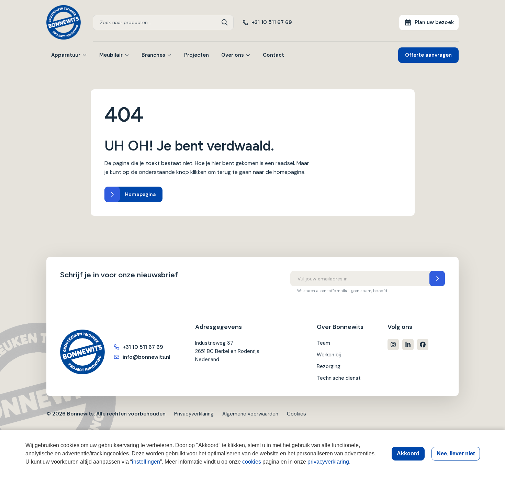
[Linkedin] (408, 344)
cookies (251, 462)
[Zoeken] (225, 22)
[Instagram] (393, 344)
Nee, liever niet (456, 453)
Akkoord (408, 453)
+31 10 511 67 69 (271, 22)
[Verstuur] (437, 278)
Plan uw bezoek (434, 22)
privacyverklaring (328, 462)
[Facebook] (422, 344)
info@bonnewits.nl (146, 357)
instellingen (146, 462)
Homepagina (140, 194)
